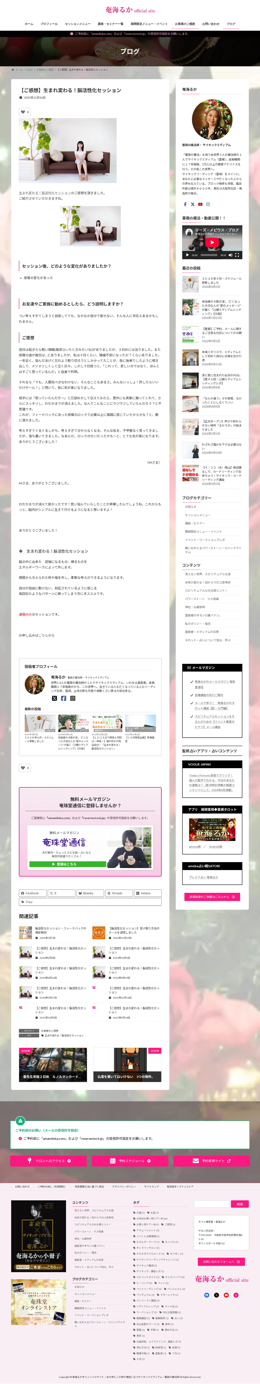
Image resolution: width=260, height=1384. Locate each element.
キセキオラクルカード (150, 1253)
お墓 (140, 1212)
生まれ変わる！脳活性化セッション (45, 193)
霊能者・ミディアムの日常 (202, 632)
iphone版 (195, 846)
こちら (43, 635)
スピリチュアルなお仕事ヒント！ (206, 590)
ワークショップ (146, 1312)
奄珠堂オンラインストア (180, 1186)
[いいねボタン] (23, 112)
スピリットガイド (147, 1277)
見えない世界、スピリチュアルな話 (139, 729)
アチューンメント (147, 1230)
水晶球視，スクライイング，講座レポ (158, 1341)
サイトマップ (151, 1186)
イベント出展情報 (147, 1236)
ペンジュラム (176, 1288)
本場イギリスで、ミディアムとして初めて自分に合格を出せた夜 (222, 356)
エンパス (171, 1241)
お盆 (155, 1212)
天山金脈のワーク (147, 1323)
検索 (240, 1204)
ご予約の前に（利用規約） (52, 1186)
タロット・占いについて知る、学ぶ (208, 640)
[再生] (187, 255)
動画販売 (162, 1318)
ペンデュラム (145, 1294)
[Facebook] (63, 698)
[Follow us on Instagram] (208, 204)
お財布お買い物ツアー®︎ (152, 1218)
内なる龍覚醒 (172, 1312)
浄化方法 (143, 1347)
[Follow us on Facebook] (185, 204)
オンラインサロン (147, 1247)
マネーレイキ (169, 1294)
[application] (212, 242)
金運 (176, 1347)
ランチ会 (171, 1306)
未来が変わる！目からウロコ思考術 (208, 582)
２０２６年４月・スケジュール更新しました (39, 739)
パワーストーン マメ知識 (202, 598)
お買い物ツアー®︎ (147, 1224)
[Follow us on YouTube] (200, 204)
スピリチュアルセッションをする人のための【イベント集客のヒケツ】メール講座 (215, 721)
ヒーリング (144, 1283)
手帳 (155, 1329)
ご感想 (170, 1224)
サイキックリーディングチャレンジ (157, 1259)
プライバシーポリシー (124, 1186)
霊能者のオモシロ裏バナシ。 (203, 615)
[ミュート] (231, 255)
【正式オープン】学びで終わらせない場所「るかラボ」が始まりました (222, 425)
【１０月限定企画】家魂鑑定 (139, 739)
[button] (212, 897)
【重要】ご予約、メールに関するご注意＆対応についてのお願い (222, 333)
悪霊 (140, 1329)
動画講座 (143, 1318)
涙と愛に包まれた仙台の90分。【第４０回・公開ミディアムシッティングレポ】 (222, 379)
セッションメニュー (198, 515)
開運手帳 (143, 1353)
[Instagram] (72, 698)
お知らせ (50, 730)
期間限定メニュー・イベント (74, 730)
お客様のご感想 (49, 1030)
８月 (140, 1359)
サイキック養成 (146, 1265)
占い (178, 1318)
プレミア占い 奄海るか (203, 877)
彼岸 (169, 1323)
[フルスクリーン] (237, 255)
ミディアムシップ (147, 1306)
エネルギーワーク (147, 1241)
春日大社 (171, 1329)
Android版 (215, 846)
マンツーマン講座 (147, 1300)
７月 (176, 1353)
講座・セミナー (195, 523)
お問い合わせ (22, 1186)
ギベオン (176, 1253)
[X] (54, 698)
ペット (163, 1283)
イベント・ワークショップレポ (205, 539)
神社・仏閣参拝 (195, 607)
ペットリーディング (149, 1288)
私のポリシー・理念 (198, 623)
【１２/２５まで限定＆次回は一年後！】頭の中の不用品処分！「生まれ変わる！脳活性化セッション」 (107, 743)
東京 (140, 1335)
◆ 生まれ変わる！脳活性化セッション (53, 551)
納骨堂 (160, 1347)
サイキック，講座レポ (150, 1271)
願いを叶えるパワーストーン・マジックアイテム (213, 550)
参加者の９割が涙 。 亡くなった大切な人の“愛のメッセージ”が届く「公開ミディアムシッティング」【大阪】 (73, 743)
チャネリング (175, 1277)
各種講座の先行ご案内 (209, 695)
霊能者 (160, 1353)
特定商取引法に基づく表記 (89, 1186)
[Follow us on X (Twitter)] (193, 204)
